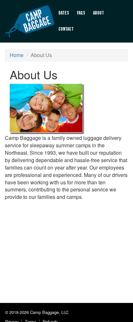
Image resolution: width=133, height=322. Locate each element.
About (98, 13)
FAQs (81, 13)
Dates (63, 13)
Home (17, 55)
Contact (66, 29)
